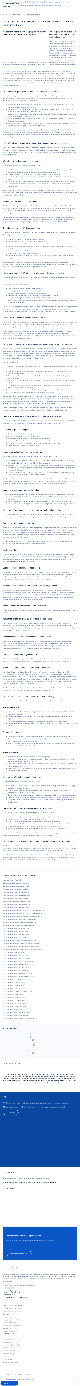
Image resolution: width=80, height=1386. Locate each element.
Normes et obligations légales (12, 1345)
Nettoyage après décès (10, 1317)
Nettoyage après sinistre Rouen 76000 (15, 1009)
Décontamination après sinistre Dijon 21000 (17, 901)
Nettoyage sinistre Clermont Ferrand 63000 (16, 979)
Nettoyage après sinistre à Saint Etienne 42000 (18, 961)
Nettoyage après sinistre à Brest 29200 (15, 898)
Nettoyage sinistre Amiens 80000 (13, 985)
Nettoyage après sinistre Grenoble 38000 (16, 892)
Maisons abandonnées (10, 1331)
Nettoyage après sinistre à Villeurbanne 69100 (17, 973)
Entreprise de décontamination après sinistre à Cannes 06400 (22, 913)
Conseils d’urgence (9, 1351)
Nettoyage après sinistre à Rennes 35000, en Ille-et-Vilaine (21, 946)
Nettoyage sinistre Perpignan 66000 (14, 988)
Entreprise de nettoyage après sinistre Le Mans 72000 (20, 940)
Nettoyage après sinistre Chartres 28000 (16, 934)
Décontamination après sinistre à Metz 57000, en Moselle (21, 943)
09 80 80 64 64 (9, 1383)
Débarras (6, 1314)
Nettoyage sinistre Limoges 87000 (14, 982)
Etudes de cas (7, 1359)
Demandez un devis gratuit (19, 1253)
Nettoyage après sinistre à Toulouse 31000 (16, 904)
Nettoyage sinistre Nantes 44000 (13, 952)
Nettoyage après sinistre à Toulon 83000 (15, 964)
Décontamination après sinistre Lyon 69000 (16, 886)
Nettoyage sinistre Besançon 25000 (14, 997)
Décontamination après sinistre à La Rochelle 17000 (19, 922)
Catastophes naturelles (10, 1323)
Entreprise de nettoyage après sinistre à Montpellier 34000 (21, 916)
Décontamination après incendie (13, 1308)
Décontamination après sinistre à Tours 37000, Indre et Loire (22, 949)
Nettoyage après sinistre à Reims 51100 (15, 955)
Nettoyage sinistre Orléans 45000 (13, 1000)
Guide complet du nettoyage (11, 1339)
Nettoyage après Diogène (11, 1320)
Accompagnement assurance (12, 1348)
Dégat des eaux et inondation (12, 1311)
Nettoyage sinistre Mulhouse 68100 (14, 1003)
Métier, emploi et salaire (10, 1362)
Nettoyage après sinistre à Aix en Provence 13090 (19, 976)
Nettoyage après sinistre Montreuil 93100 (16, 1015)
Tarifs (4, 1356)
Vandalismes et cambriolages (12, 1325)
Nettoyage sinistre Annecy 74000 (13, 994)
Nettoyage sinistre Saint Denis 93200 (14, 1006)
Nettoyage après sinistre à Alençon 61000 (16, 928)
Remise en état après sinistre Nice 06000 (16, 889)
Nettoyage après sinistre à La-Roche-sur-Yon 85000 (19, 919)
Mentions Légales (43, 1375)
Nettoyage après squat (10, 1328)
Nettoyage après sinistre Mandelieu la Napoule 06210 (20, 1018)
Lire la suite (11, 1112)
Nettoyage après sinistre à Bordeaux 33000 (16, 895)
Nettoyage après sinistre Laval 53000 (15, 937)
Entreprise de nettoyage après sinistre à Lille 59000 (19, 925)
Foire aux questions (9, 1353)
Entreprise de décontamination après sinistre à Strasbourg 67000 (23, 910)
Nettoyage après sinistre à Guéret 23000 (16, 907)
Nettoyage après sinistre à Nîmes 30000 (16, 967)
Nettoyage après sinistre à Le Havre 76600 (16, 958)
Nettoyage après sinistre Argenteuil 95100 (16, 1012)
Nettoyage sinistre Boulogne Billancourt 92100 (17, 991)
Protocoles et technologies (11, 1342)
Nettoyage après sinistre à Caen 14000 (15, 931)
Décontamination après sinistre (12, 1305)
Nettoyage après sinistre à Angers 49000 (16, 970)
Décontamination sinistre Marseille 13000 (16, 883)
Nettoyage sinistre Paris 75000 (12, 880)
